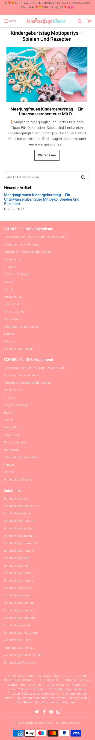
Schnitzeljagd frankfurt (19, 520)
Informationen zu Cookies (21, 326)
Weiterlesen (47, 155)
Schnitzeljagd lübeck (17, 640)
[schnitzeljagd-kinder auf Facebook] (44, 712)
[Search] (80, 21)
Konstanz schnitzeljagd (19, 647)
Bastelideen (25, 702)
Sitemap (9, 341)
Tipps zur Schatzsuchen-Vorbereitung (33, 693)
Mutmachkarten (30, 684)
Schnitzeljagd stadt (16, 498)
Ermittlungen (70, 680)
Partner (8, 289)
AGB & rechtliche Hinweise (21, 244)
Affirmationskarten (56, 684)
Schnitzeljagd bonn (16, 565)
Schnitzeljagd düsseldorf (20, 543)
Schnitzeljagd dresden (18, 588)
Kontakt (8, 334)
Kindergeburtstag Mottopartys (44, 33)
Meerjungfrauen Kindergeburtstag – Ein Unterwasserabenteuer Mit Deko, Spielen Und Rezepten (41, 199)
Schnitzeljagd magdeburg (20, 506)
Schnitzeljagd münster (18, 580)
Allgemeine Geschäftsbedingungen (27, 252)
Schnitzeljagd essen (16, 595)
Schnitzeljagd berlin (16, 558)
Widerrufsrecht (13, 259)
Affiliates (9, 267)
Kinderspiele (16, 675)
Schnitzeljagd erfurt (16, 625)
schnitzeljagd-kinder (39, 722)
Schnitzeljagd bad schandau (22, 655)
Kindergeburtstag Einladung (67, 689)
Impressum (11, 319)
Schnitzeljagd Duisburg (19, 662)
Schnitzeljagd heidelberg (20, 632)
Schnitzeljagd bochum (18, 602)
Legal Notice (11, 304)
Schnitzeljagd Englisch (18, 349)
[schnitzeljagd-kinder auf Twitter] (37, 712)
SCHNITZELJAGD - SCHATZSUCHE (50, 675)
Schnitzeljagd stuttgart (19, 528)
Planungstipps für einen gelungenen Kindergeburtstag (52, 698)
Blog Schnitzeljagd (16, 274)
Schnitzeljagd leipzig (17, 513)
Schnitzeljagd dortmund (19, 573)
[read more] (46, 74)
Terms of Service (14, 311)
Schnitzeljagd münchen (19, 550)
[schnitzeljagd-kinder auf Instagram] (58, 712)
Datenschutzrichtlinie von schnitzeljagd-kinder (35, 237)
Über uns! (69, 702)
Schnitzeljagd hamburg (19, 618)
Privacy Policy (12, 296)
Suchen (8, 282)
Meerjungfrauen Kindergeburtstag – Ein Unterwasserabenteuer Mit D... (46, 112)
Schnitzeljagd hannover (19, 610)
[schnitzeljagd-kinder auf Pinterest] (51, 712)
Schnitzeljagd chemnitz (19, 536)
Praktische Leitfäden (31, 689)
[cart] (90, 21)
